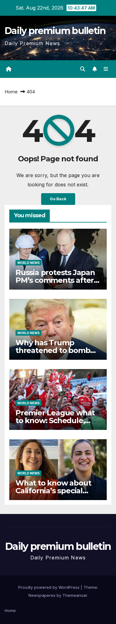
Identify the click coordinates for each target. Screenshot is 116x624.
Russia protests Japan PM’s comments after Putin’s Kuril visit (55, 280)
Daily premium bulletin (55, 30)
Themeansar (74, 595)
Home (11, 92)
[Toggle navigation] (106, 69)
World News (28, 263)
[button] (82, 69)
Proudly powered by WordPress (49, 587)
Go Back (58, 199)
